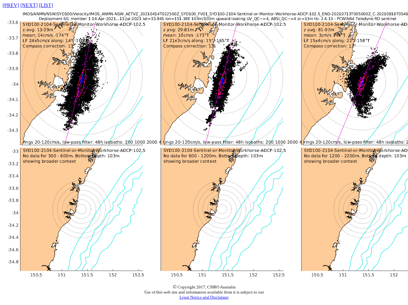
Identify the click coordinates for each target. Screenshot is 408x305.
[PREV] (11, 5)
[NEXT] (29, 5)
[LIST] (46, 5)
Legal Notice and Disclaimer (204, 297)
